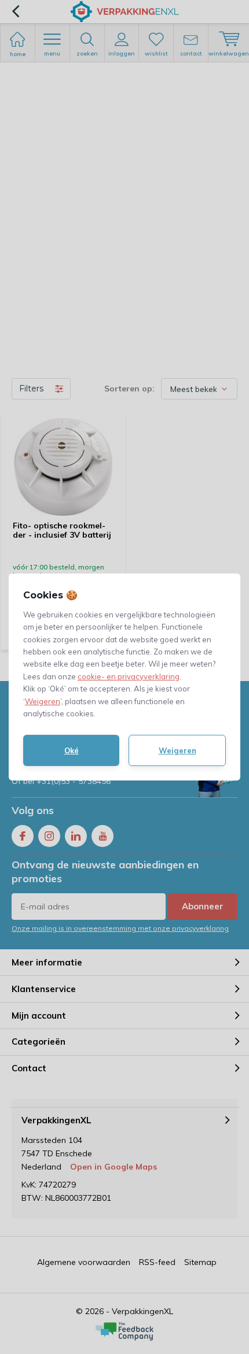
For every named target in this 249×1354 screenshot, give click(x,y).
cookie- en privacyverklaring (129, 676)
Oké (71, 750)
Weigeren (42, 701)
